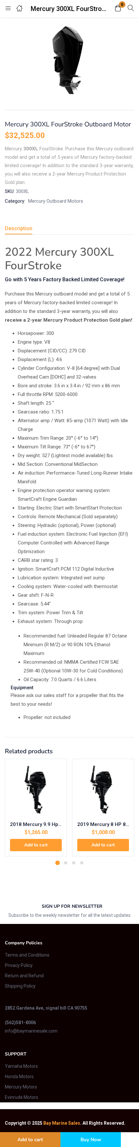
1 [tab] (57, 862)
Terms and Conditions (27, 955)
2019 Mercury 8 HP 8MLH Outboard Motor (103, 824)
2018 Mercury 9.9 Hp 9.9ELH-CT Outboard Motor (36, 824)
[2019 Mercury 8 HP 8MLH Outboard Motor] (103, 790)
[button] (118, 8)
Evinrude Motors (21, 1097)
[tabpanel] (36, 810)
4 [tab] (81, 862)
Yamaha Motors (21, 1066)
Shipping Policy (20, 986)
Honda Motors (19, 1076)
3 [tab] (73, 862)
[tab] (21, 229)
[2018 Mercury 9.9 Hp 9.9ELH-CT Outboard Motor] (36, 790)
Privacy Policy (19, 965)
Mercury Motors (21, 1086)
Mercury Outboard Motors (55, 201)
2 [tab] (65, 862)
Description (18, 228)
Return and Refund (24, 975)
